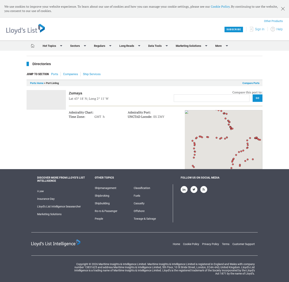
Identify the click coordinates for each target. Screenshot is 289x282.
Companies (70, 74)
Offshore (139, 211)
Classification (142, 188)
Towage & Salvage (145, 218)
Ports (54, 74)
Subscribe (233, 29)
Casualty (139, 203)
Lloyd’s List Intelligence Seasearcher (59, 206)
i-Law (40, 191)
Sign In (259, 29)
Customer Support (243, 244)
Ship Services (92, 74)
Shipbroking (102, 195)
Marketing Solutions (49, 214)
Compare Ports (251, 83)
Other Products (273, 21)
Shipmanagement (105, 188)
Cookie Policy (220, 6)
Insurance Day (46, 198)
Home (176, 244)
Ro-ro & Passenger (106, 211)
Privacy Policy (210, 244)
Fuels (137, 195)
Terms (225, 244)
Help (279, 29)
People (99, 218)
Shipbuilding (102, 203)
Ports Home (36, 83)
